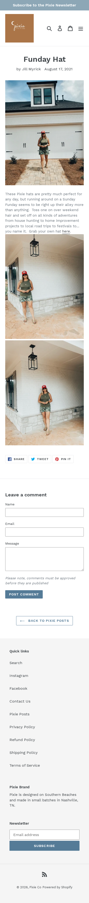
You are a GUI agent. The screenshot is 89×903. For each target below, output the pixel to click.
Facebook (18, 688)
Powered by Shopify (57, 887)
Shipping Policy (23, 752)
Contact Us (19, 701)
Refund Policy (22, 739)
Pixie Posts (19, 714)
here (66, 231)
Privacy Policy (22, 727)
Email (9, 524)
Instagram (18, 675)
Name (9, 504)
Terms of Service (24, 765)
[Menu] (80, 28)
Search (15, 663)
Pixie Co (35, 887)
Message (12, 543)
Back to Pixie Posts (48, 621)
